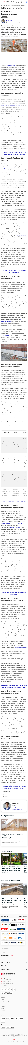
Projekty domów (5, 948)
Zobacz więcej (22, 916)
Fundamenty (8, 5)
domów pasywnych (15, 527)
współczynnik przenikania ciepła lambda (12, 523)
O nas (2, 999)
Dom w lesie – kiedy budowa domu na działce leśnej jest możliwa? (11, 870)
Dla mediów (3, 1010)
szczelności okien (21, 235)
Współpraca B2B (5, 1002)
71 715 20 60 (7, 978)
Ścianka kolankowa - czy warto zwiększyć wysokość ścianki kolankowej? (12, 836)
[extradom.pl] (9, 1)
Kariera (2, 1008)
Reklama (3, 1006)
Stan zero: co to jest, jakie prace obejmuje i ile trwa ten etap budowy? (11, 901)
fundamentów (11, 65)
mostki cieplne (5, 335)
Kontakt (3, 997)
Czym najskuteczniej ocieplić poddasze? (14, 502)
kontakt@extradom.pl (16, 807)
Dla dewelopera (4, 1004)
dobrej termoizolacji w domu (9, 168)
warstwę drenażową (21, 647)
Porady (4, 5)
